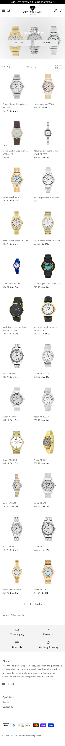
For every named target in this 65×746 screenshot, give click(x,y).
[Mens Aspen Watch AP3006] (48, 179)
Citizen (46, 42)
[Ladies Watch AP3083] (16, 179)
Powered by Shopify (33, 735)
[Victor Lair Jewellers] (32, 10)
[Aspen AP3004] (48, 442)
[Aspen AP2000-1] (48, 355)
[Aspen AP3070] (16, 528)
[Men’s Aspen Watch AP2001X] (48, 222)
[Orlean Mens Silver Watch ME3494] (16, 86)
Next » (38, 604)
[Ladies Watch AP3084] (48, 86)
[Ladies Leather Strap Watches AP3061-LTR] (16, 133)
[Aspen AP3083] (48, 571)
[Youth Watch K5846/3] (16, 266)
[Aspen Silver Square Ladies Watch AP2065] (48, 133)
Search (5, 702)
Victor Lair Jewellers (17, 735)
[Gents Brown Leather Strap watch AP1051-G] (16, 309)
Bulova (19, 42)
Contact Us (7, 707)
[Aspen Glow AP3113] (16, 571)
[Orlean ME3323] (16, 442)
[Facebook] (3, 684)
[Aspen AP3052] (16, 485)
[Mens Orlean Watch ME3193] (16, 222)
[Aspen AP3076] (16, 399)
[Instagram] (8, 684)
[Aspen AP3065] (16, 355)
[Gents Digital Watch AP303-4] (48, 266)
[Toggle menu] (3, 10)
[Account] (55, 10)
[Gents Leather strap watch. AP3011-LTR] (48, 309)
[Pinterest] (12, 684)
